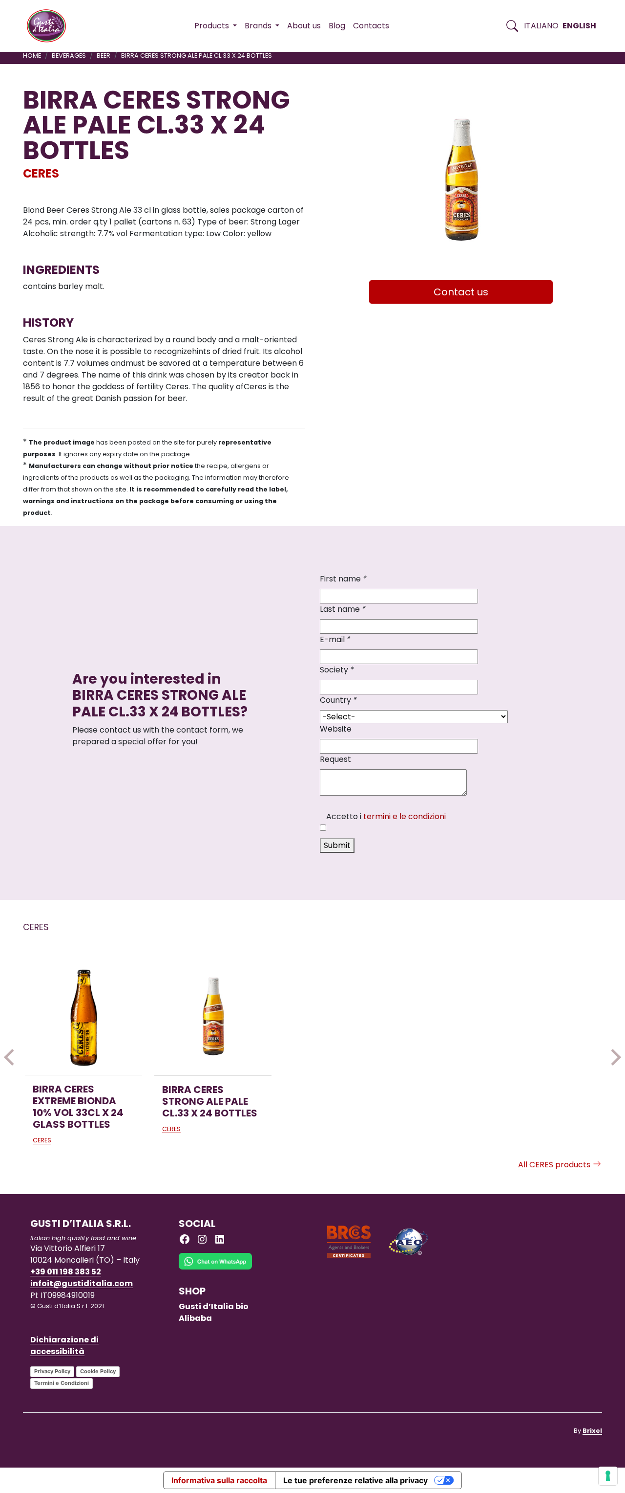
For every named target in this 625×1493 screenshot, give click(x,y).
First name (343, 578)
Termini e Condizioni (61, 1383)
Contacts (371, 25)
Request (335, 759)
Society (337, 669)
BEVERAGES (69, 55)
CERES (41, 173)
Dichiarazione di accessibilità (64, 1345)
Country (338, 700)
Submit (337, 845)
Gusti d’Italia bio (214, 1306)
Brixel (592, 1430)
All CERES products (555, 1164)
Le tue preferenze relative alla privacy (355, 1480)
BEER (103, 55)
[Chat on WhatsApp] (215, 1268)
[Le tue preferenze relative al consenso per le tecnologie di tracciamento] (608, 1476)
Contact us (461, 292)
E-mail (335, 639)
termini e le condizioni (404, 816)
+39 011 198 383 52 (65, 1271)
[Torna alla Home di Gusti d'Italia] (50, 26)
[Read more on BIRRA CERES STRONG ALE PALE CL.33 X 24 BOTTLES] (212, 1016)
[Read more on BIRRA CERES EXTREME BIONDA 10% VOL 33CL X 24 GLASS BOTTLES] (83, 1016)
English (579, 25)
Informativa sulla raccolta (219, 1480)
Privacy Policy (52, 1371)
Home (32, 55)
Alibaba (195, 1318)
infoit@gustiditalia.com (81, 1283)
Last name (343, 609)
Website (336, 729)
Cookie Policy (98, 1371)
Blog (337, 25)
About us (304, 25)
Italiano (541, 25)
